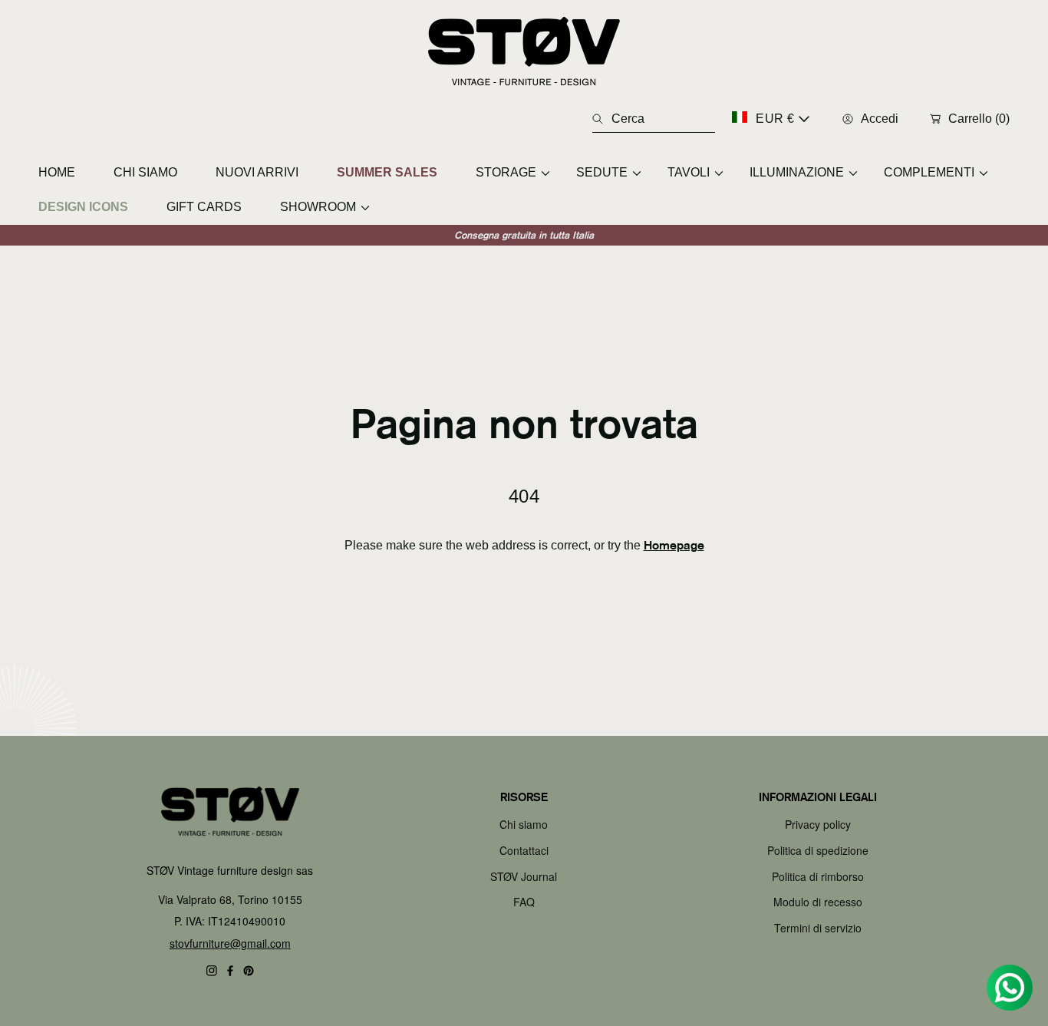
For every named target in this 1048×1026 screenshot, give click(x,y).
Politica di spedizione (817, 850)
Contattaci (524, 850)
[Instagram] (211, 970)
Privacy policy (818, 824)
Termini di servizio (818, 927)
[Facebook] (230, 970)
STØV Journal (523, 876)
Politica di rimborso (818, 876)
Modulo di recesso (817, 901)
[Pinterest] (248, 970)
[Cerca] (601, 119)
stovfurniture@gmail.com (230, 943)
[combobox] (653, 119)
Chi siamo (523, 824)
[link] (506, 172)
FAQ (524, 901)
